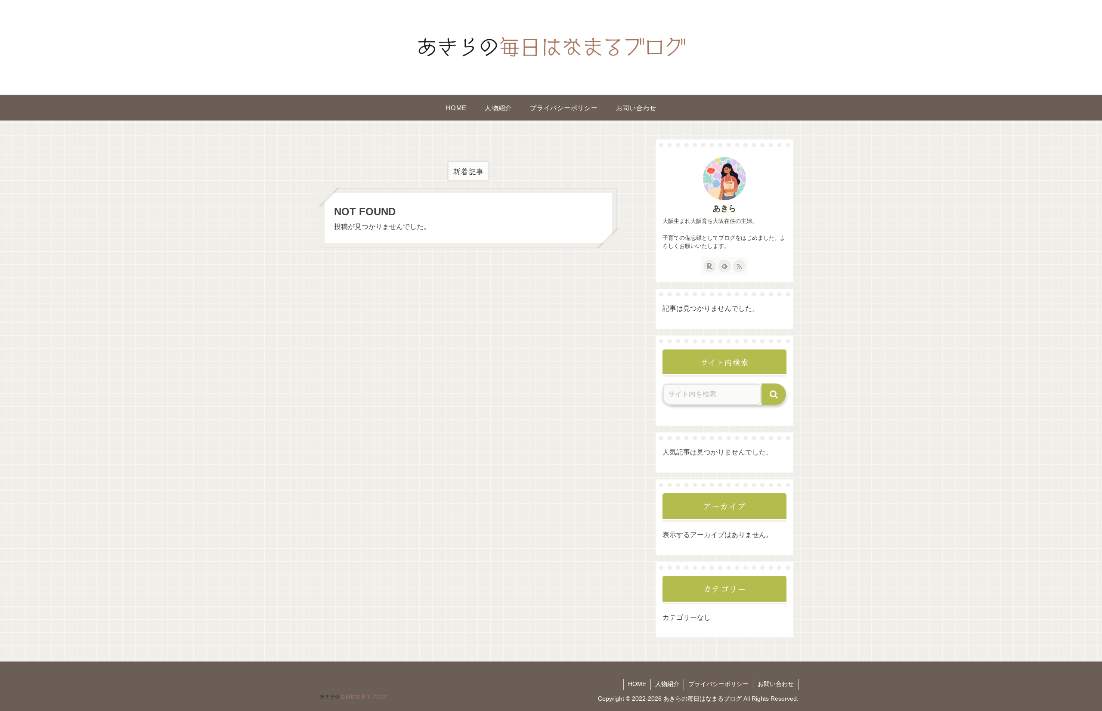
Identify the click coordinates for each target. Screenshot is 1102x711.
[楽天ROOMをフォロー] (709, 266)
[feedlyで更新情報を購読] (724, 266)
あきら (724, 208)
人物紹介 (667, 683)
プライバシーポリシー (718, 683)
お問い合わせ (776, 683)
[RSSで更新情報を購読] (739, 266)
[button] (773, 394)
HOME (637, 683)
